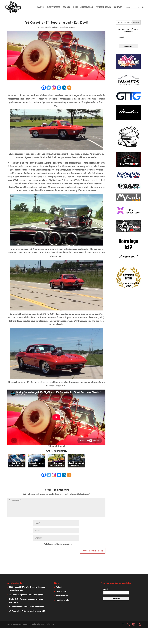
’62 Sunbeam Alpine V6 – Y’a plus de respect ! (26, 595)
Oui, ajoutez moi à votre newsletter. (58, 544)
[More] (69, 87)
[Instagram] (54, 87)
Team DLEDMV (62, 591)
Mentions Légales (62, 600)
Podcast (59, 587)
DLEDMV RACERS (53, 7)
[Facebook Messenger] (59, 87)
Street (62, 27)
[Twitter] (48, 87)
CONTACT (118, 7)
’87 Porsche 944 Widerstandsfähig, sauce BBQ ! (27, 611)
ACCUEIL (40, 7)
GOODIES (66, 7)
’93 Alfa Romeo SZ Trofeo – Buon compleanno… (27, 606)
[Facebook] (43, 87)
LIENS (75, 7)
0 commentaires (70, 27)
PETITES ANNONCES (103, 7)
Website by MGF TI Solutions (42, 624)
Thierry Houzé (44, 27)
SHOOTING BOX (86, 7)
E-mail (122, 37)
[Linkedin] (64, 87)
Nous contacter (62, 595)
